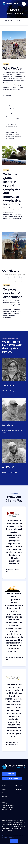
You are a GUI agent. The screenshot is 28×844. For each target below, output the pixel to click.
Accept (14, 841)
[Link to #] (24, 4)
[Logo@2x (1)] (10, 2)
